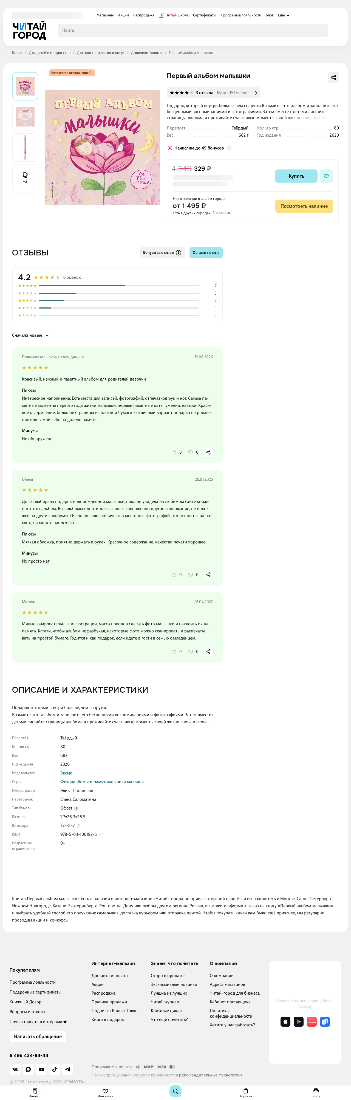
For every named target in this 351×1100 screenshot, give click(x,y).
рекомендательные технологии (210, 1075)
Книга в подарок (108, 1019)
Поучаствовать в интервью (36, 1021)
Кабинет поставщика (230, 1001)
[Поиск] (175, 1091)
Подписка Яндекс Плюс (114, 1010)
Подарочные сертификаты (35, 992)
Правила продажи (109, 1001)
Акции (98, 984)
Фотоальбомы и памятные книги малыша (102, 781)
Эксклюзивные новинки (174, 984)
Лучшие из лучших (169, 993)
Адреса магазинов (227, 984)
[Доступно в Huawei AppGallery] (312, 1022)
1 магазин (222, 212)
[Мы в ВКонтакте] (15, 1069)
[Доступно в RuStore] (325, 1022)
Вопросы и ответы (27, 1011)
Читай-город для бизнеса (235, 993)
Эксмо (66, 773)
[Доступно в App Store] (285, 1022)
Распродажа (103, 993)
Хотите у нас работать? (232, 1024)
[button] (76, 808)
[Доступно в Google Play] (299, 1022)
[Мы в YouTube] (41, 1069)
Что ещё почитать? (169, 1019)
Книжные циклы (166, 1010)
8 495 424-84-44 (29, 1055)
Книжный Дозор (25, 1001)
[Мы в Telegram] (67, 1069)
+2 (25, 181)
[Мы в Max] (28, 1069)
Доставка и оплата (110, 975)
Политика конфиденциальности (231, 1013)
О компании (222, 975)
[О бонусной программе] (229, 148)
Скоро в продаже (168, 975)
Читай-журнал (165, 1001)
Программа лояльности (33, 982)
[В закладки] (326, 176)
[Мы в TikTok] (54, 1069)
